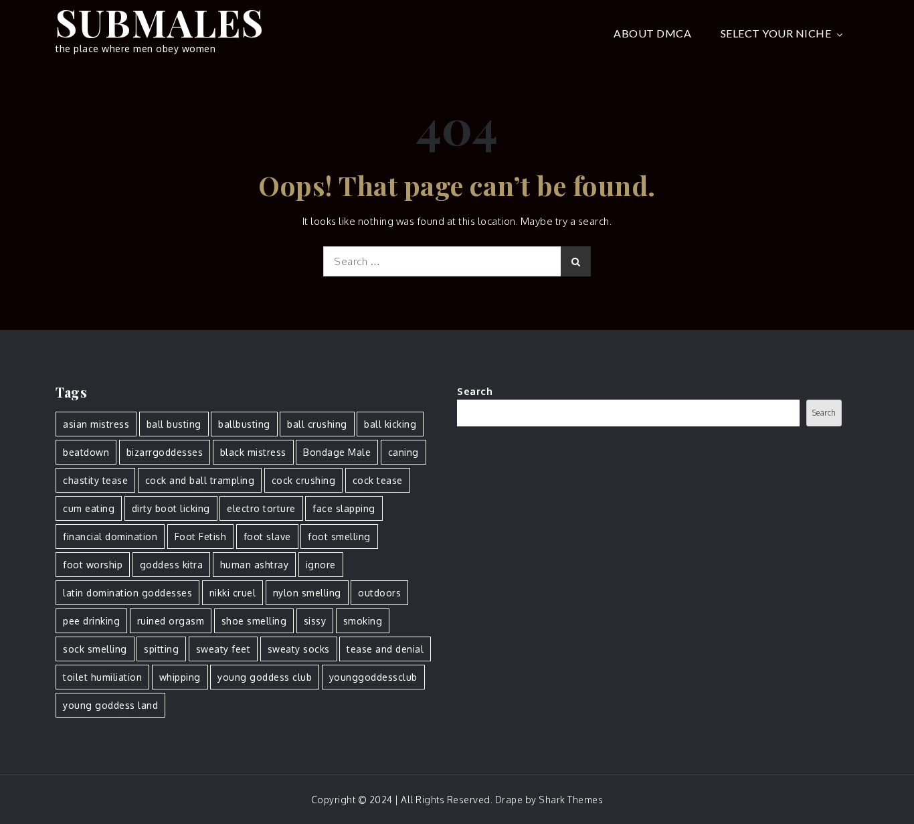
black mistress (253, 452)
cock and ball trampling (200, 480)
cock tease (378, 480)
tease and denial (385, 649)
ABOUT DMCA (652, 33)
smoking (363, 621)
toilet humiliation (102, 677)
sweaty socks (299, 649)
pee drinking (91, 621)
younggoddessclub (373, 677)
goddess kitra (171, 564)
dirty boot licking (171, 508)
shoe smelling (254, 621)
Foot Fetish (201, 536)
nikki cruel (232, 592)
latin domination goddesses (127, 592)
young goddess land (110, 705)
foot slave (267, 536)
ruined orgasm (171, 621)
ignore (321, 564)
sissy (315, 621)
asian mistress (96, 424)
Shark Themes (571, 799)
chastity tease (95, 480)
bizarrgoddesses (164, 452)
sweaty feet (223, 649)
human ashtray (254, 564)
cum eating (88, 508)
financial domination (110, 536)
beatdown (86, 452)
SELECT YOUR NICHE (776, 33)
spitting (161, 649)
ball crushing (317, 424)
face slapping (343, 508)
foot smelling (339, 536)
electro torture (261, 508)
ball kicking (390, 424)
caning (403, 452)
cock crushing (304, 480)
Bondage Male (337, 452)
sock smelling (95, 649)
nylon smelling (307, 592)
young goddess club (264, 677)
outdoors (379, 592)
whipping (180, 677)
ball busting (174, 424)
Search (474, 391)
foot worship (92, 564)
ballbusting (244, 424)
